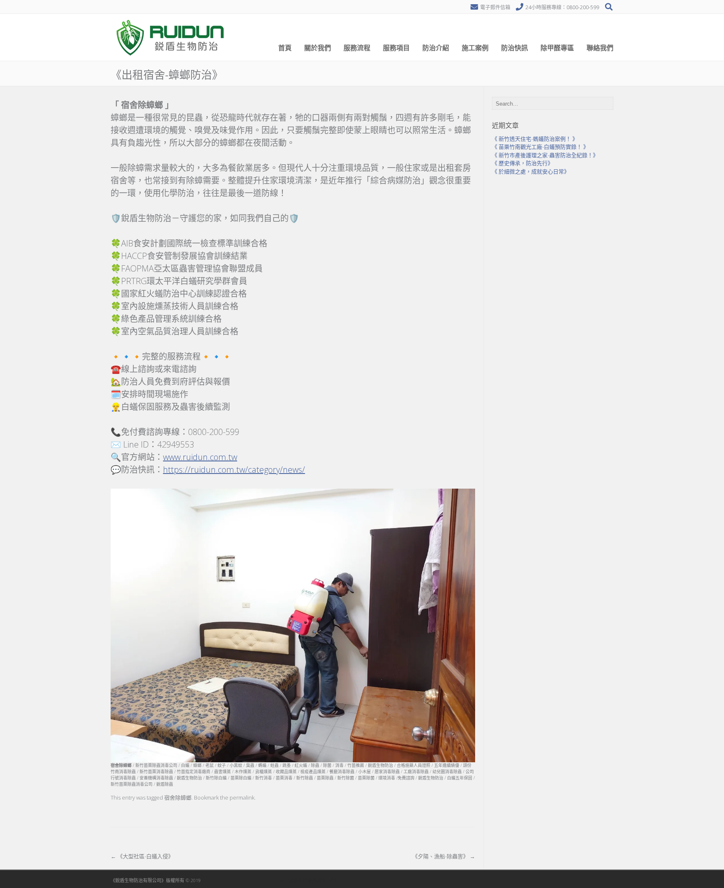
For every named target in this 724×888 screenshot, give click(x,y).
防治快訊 (514, 47)
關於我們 (317, 47)
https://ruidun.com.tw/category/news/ (234, 469)
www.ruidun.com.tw (200, 457)
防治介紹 (435, 47)
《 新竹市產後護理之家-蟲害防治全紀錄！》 (545, 155)
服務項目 (396, 47)
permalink (242, 797)
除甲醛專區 (557, 47)
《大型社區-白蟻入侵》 (142, 856)
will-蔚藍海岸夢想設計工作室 (310, 880)
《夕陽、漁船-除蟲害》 (443, 856)
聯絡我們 (600, 47)
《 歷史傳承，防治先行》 (522, 163)
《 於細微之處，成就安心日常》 (530, 171)
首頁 (285, 47)
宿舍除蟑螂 (177, 797)
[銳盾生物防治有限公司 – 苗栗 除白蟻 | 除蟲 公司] (171, 58)
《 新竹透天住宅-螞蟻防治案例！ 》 (535, 138)
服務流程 (357, 47)
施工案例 (475, 47)
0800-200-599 (582, 7)
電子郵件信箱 (495, 7)
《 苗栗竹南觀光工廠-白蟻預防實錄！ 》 (540, 146)
